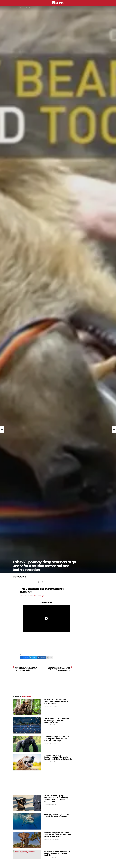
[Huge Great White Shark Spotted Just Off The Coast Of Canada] (27, 821)
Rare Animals (27, 696)
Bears (40, 582)
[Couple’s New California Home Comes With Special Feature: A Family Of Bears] (27, 707)
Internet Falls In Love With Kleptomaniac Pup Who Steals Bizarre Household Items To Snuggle (58, 757)
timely (49, 582)
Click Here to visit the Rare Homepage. (32, 596)
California (45, 582)
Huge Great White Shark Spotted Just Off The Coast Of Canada (56, 815)
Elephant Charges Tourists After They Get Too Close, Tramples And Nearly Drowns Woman (57, 835)
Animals (35, 582)
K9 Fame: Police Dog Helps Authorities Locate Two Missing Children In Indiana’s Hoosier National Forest (56, 799)
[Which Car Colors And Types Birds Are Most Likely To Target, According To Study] (27, 725)
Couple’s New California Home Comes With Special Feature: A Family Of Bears (56, 702)
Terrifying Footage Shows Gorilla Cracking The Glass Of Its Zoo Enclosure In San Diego (56, 739)
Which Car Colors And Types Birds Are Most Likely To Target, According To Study (57, 720)
